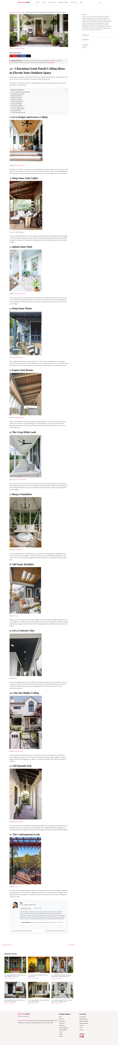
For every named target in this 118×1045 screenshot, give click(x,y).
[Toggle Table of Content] (65, 90)
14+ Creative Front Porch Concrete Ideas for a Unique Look (62, 1000)
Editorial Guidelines (83, 1021)
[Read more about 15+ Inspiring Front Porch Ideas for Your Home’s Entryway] (15, 965)
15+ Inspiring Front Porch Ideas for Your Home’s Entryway (15, 975)
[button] (39, 2)
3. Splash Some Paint (16, 96)
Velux (16, 616)
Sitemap (81, 1025)
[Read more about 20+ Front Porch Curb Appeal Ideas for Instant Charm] (39, 990)
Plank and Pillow (19, 165)
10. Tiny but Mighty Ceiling (17, 109)
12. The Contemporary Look (17, 112)
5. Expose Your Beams (16, 99)
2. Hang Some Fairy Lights (17, 94)
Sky (21, 903)
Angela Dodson (19, 417)
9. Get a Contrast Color (16, 107)
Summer (61, 1036)
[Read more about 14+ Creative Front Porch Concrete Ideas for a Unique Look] (62, 990)
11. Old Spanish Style (15, 110)
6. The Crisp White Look (16, 101)
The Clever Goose (19, 294)
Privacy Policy (82, 1017)
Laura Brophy (18, 751)
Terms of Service (83, 1019)
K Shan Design (18, 357)
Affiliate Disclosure (83, 1023)
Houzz (16, 886)
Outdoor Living (51, 2)
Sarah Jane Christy (20, 479)
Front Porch (61, 1023)
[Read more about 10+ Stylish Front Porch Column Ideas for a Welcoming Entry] (62, 965)
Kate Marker (18, 549)
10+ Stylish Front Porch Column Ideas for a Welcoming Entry (61, 975)
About (81, 2)
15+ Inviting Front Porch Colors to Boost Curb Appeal (14, 1000)
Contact (81, 1029)
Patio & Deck (62, 1025)
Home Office (62, 1021)
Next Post (72, 945)
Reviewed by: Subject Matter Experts (56, 930)
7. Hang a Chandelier (16, 103)
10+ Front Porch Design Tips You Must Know (38, 975)
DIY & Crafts (74, 2)
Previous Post (6, 945)
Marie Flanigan (18, 822)
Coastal (61, 1034)
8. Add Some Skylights (16, 105)
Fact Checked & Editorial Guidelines (23, 930)
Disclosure (51, 62)
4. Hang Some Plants (16, 97)
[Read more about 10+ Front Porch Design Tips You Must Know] (39, 965)
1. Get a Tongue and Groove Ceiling (20, 92)
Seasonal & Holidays (63, 2)
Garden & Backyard (63, 1027)
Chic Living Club (21, 1020)
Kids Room (61, 1019)
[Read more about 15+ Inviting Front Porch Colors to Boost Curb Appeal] (15, 990)
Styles (43, 2)
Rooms (37, 2)
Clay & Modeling (63, 1029)
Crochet (61, 1032)
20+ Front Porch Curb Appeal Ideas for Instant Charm (39, 1000)
